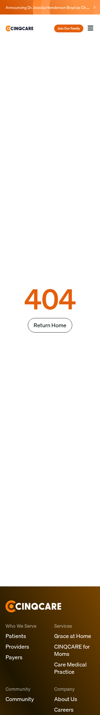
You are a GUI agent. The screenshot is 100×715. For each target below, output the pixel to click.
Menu (90, 33)
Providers (17, 646)
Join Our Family (69, 28)
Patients (16, 636)
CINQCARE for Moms (72, 650)
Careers (64, 709)
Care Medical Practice (70, 668)
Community (20, 699)
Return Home (50, 325)
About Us (65, 699)
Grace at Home (72, 636)
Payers (14, 657)
